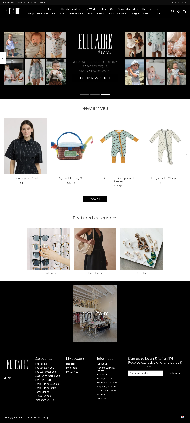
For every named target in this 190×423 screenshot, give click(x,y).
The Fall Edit (50, 9)
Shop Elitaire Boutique (47, 384)
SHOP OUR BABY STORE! (95, 77)
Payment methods (107, 382)
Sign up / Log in (179, 2)
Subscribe (175, 373)
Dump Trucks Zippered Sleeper (118, 180)
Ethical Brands (43, 396)
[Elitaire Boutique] (13, 11)
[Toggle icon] (173, 11)
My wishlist (72, 371)
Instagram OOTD (139, 13)
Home (36, 9)
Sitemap (101, 394)
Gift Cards (102, 398)
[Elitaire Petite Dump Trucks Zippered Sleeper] (118, 146)
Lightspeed (53, 417)
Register (70, 363)
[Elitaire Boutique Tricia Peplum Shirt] (25, 146)
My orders (71, 367)
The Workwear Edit (95, 9)
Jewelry (141, 273)
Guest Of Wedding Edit (47, 375)
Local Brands (42, 392)
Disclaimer (103, 374)
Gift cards (158, 13)
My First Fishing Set (72, 178)
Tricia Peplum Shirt (25, 178)
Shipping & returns (107, 386)
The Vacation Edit (71, 9)
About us (102, 363)
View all (95, 198)
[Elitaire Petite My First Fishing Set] (72, 146)
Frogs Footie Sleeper (164, 178)
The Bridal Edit (150, 9)
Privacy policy (104, 378)
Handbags (95, 273)
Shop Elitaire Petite (45, 388)
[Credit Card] (182, 417)
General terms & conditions (106, 369)
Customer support (107, 390)
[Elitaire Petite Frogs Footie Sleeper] (165, 146)
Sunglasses (48, 273)
